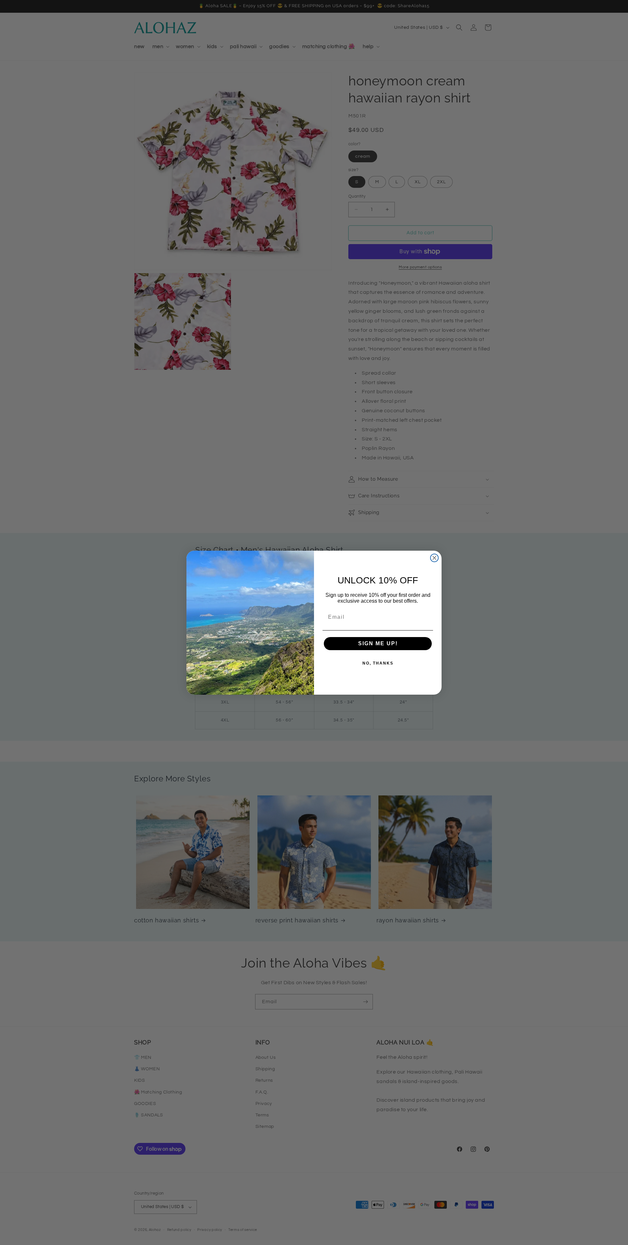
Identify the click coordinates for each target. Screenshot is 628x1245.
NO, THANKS (377, 663)
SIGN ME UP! (378, 643)
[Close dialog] (434, 558)
